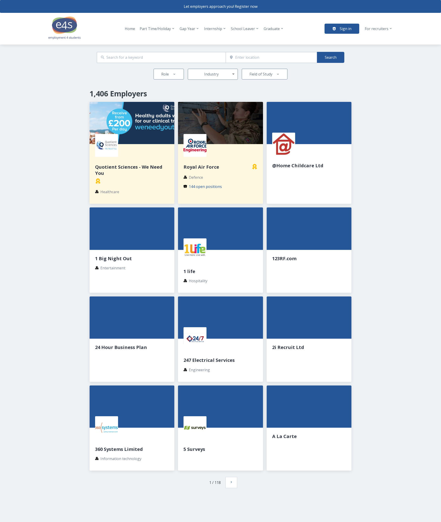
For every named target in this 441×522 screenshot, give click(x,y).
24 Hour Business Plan (121, 347)
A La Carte (284, 436)
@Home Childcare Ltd (297, 165)
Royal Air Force (201, 167)
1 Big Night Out (113, 258)
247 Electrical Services (209, 360)
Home (130, 28)
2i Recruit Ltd (288, 347)
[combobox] (161, 57)
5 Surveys (194, 449)
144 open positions (205, 186)
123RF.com (284, 258)
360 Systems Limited (119, 449)
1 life (189, 271)
